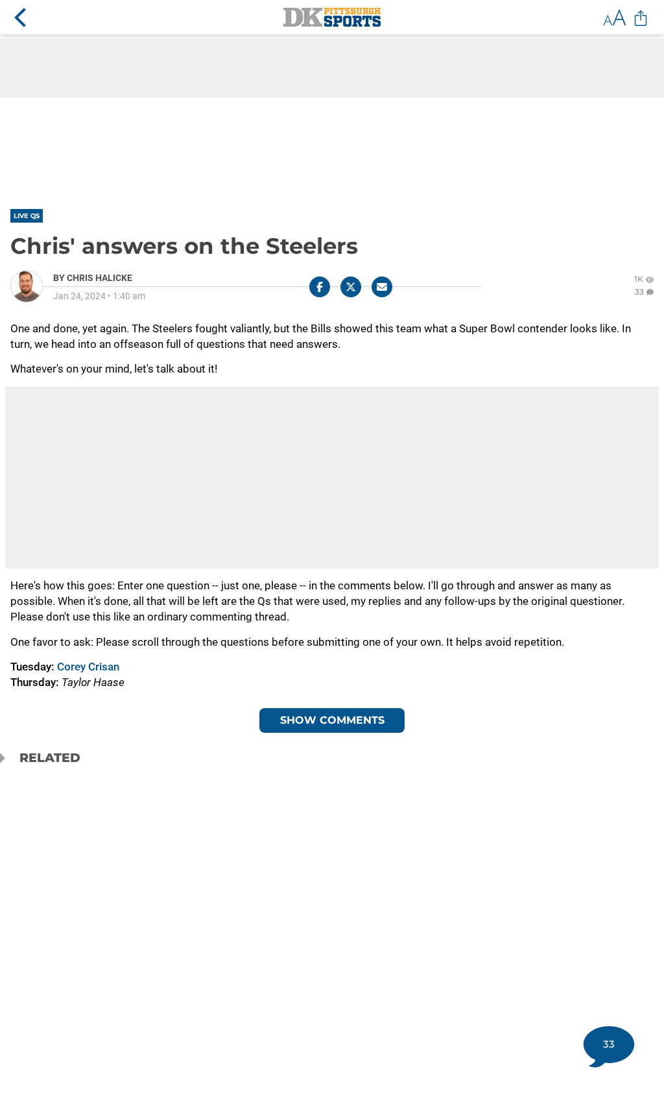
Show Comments (332, 720)
